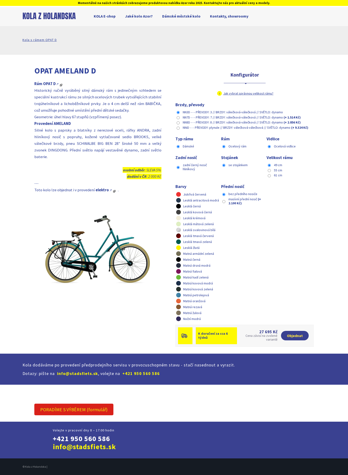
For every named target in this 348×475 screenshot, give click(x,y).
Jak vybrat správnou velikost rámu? (248, 93)
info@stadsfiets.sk (77, 373)
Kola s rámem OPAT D (39, 40)
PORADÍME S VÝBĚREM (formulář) (73, 409)
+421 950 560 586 (141, 373)
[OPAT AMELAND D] (97, 246)
